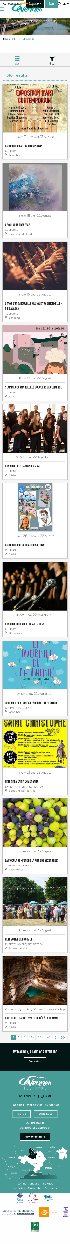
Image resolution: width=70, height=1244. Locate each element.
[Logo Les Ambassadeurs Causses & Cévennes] (65, 1212)
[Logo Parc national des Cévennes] (48, 1212)
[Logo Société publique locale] (18, 1212)
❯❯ (63, 1037)
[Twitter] (46, 1096)
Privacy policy (35, 1188)
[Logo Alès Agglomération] (48, 1198)
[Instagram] (42, 1096)
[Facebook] (38, 1096)
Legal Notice (19, 1188)
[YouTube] (49, 1096)
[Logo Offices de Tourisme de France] (20, 1198)
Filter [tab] (52, 63)
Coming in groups (28, 1184)
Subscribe (35, 1061)
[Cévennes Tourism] (26, 8)
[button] (59, 4)
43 (48, 1037)
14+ (31, 1037)
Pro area (47, 1184)
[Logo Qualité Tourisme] (33, 1198)
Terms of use (50, 1188)
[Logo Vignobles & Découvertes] (35, 1227)
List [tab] (17, 63)
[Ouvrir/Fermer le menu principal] (2, 9)
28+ (40, 1037)
